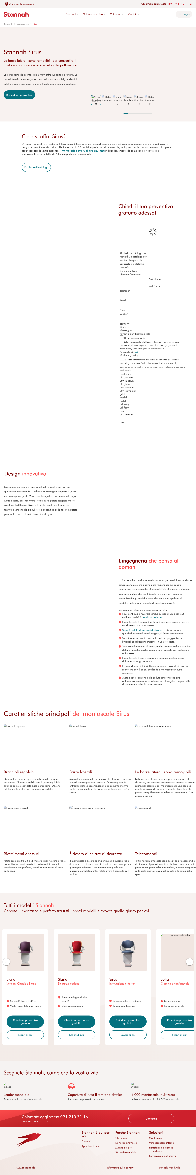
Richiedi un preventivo (19, 95)
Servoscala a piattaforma (162, 1155)
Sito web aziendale (125, 1152)
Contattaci (151, 1118)
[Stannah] (16, 14)
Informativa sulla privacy (120, 1167)
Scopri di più (25, 1035)
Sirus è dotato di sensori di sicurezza (143, 630)
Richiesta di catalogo (36, 167)
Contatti (86, 1141)
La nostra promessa (126, 1142)
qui (136, 351)
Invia (122, 422)
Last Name (154, 285)
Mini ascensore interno (161, 1142)
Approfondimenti (91, 1146)
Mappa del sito (123, 1147)
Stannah (8, 23)
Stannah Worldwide (169, 1167)
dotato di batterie (152, 617)
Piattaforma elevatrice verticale (161, 1149)
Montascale (23, 23)
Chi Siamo (121, 1138)
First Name (155, 279)
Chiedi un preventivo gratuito (25, 1021)
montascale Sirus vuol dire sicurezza (83, 150)
